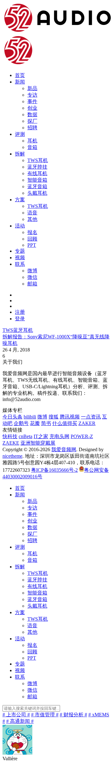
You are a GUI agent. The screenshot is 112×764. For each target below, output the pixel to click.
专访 (32, 95)
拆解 (20, 153)
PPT (31, 245)
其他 (32, 219)
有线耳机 (37, 173)
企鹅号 (21, 423)
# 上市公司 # (16, 714)
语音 (32, 212)
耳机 (32, 140)
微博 (32, 270)
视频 (20, 257)
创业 (32, 108)
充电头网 (59, 436)
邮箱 (32, 283)
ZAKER (87, 423)
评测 (20, 134)
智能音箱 (37, 180)
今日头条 (12, 416)
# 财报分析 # (73, 714)
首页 (20, 75)
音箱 (32, 147)
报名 (32, 232)
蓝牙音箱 (37, 186)
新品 (32, 88)
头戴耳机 (37, 193)
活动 (20, 225)
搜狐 (53, 416)
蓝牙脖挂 (37, 167)
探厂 (32, 121)
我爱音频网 (63, 449)
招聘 (32, 127)
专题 (20, 251)
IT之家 (41, 436)
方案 (20, 199)
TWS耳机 (37, 160)
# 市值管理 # (44, 714)
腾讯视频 (70, 416)
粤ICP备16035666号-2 (54, 470)
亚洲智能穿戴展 (38, 443)
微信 (32, 277)
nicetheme (12, 456)
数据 (32, 114)
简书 (46, 423)
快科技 (9, 436)
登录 (20, 318)
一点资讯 (91, 416)
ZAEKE (10, 443)
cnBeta (25, 436)
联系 (20, 264)
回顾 (32, 238)
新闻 (20, 81)
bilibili (30, 416)
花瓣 (35, 423)
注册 (20, 312)
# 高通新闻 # (20, 721)
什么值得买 (64, 423)
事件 (32, 101)
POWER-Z (82, 436)
